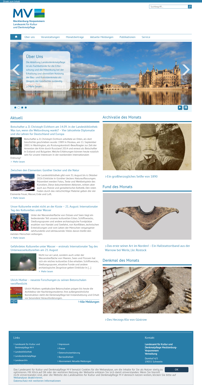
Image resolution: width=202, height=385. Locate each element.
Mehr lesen (35, 86)
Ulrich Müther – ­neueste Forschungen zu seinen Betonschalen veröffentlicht (48, 281)
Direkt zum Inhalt (11, 1)
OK (176, 369)
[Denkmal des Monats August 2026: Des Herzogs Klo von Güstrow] (147, 291)
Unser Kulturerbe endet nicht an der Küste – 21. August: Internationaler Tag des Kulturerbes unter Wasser (54, 208)
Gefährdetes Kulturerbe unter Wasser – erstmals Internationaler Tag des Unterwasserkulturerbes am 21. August (54, 248)
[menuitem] (15, 37)
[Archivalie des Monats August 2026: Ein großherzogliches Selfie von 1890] (147, 148)
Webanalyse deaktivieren (28, 377)
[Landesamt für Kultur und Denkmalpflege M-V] (29, 28)
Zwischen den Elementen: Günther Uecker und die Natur (45, 170)
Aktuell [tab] (16, 117)
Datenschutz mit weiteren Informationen (37, 380)
